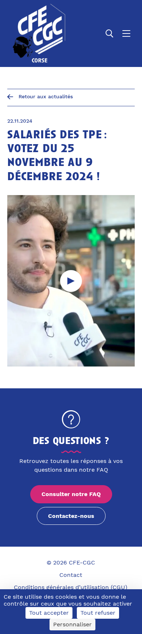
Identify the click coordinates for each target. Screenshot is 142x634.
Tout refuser (97, 612)
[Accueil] (37, 33)
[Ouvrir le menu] (126, 33)
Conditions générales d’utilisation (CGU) (70, 587)
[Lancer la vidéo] (71, 281)
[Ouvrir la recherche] (109, 33)
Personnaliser (72, 624)
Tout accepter (49, 612)
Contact (70, 574)
